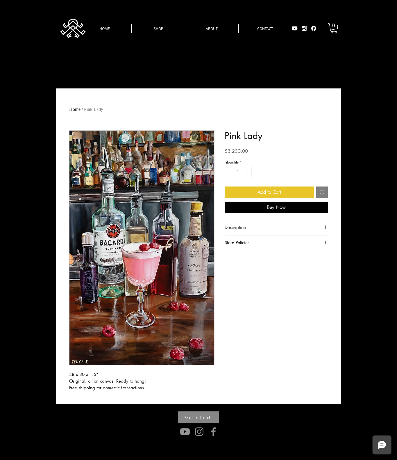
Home (75, 109)
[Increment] (247, 172)
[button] (158, 28)
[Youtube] (294, 28)
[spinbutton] (238, 172)
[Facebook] (313, 28)
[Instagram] (199, 431)
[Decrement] (229, 172)
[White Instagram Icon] (304, 28)
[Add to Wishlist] (322, 192)
